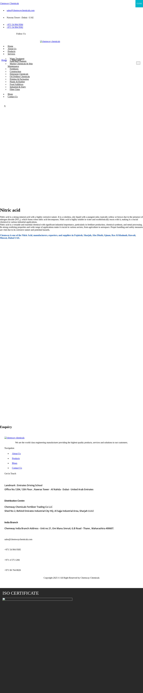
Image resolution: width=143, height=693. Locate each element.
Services (11, 54)
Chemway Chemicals (9, 3)
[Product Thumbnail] (138, 63)
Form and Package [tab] (56, 250)
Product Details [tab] (7, 250)
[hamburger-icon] (40, 46)
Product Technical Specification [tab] (31, 250)
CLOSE (139, 4)
